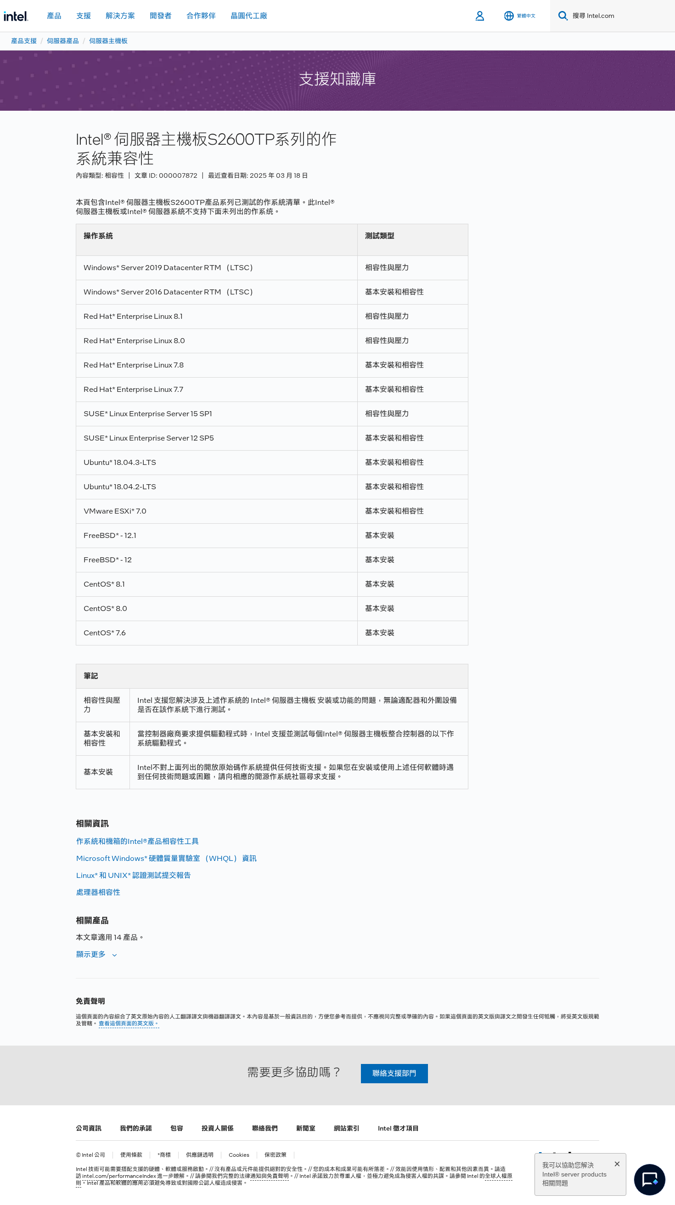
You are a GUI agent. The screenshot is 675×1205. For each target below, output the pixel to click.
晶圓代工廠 (249, 16)
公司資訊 (88, 1128)
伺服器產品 (63, 41)
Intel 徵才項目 (398, 1128)
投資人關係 (218, 1128)
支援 (83, 16)
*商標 (164, 1155)
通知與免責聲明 (269, 1176)
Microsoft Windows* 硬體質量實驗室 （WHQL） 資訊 (166, 858)
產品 (54, 16)
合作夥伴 (201, 16)
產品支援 (24, 41)
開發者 (161, 16)
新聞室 (305, 1128)
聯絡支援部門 (394, 1073)
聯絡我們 (265, 1128)
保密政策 (275, 1155)
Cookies (239, 1155)
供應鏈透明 (200, 1155)
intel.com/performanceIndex (119, 1176)
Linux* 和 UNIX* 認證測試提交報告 (133, 875)
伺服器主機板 (108, 41)
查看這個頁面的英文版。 (129, 1023)
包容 (176, 1128)
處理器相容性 (98, 892)
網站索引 (347, 1128)
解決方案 (120, 16)
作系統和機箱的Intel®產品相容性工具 (137, 841)
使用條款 (131, 1155)
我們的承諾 (136, 1128)
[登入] (480, 16)
